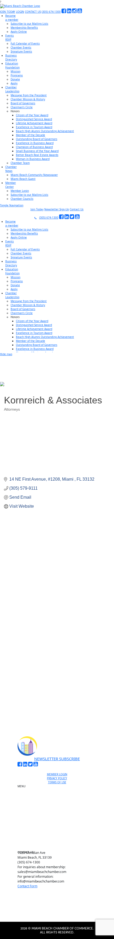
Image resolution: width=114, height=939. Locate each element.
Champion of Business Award (34, 147)
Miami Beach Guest (23, 179)
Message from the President (29, 95)
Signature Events (21, 51)
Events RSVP (59, 800)
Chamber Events (21, 47)
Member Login (20, 191)
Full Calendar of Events (25, 43)
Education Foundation (59, 820)
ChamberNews (11, 169)
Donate (15, 79)
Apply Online (19, 31)
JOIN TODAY (7, 12)
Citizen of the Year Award (32, 115)
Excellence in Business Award (35, 143)
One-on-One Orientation (59, 787)
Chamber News (59, 832)
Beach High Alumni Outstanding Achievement (45, 131)
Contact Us (77, 209)
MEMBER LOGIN (57, 774)
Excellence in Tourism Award (34, 127)
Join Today (36, 209)
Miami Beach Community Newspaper (34, 175)
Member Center (59, 839)
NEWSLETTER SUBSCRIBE (57, 758)
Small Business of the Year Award (37, 151)
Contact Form (27, 886)
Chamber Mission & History (28, 99)
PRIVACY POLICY (57, 778)
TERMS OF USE (57, 782)
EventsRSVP (9, 37)
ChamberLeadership (12, 89)
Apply (14, 83)
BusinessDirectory (11, 57)
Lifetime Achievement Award (34, 123)
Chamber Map (59, 845)
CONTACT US (33, 12)
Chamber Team (20, 163)
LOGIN (20, 12)
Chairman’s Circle (22, 107)
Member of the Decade (30, 135)
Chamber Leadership (59, 826)
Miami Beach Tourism (59, 814)
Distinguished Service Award (34, 119)
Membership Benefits (24, 27)
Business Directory (59, 808)
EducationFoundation (12, 65)
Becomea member (11, 17)
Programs (17, 75)
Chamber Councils (22, 199)
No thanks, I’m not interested (57, 707)
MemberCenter (10, 185)
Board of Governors (23, 103)
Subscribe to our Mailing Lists (29, 23)
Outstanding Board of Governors (36, 139)
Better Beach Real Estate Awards (37, 155)
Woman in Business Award (33, 159)
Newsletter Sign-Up (56, 209)
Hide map (6, 354)
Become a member (59, 793)
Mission (15, 71)
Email (19, 650)
